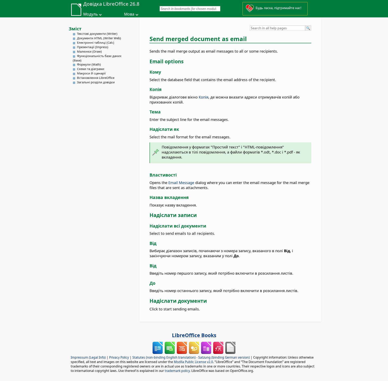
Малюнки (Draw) (89, 51)
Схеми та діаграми (90, 69)
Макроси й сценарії (91, 73)
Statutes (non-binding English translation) (164, 357)
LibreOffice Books (194, 335)
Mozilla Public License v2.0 (193, 362)
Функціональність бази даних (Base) (97, 58)
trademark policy (177, 370)
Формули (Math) (89, 64)
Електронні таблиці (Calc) (95, 42)
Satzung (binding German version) (224, 357)
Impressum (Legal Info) (88, 357)
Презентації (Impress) (92, 47)
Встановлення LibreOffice (95, 78)
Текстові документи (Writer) (97, 34)
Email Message (181, 182)
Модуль (90, 14)
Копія (203, 96)
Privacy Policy (119, 357)
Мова (129, 14)
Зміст (75, 28)
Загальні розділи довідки (96, 82)
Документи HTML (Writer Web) (99, 38)
